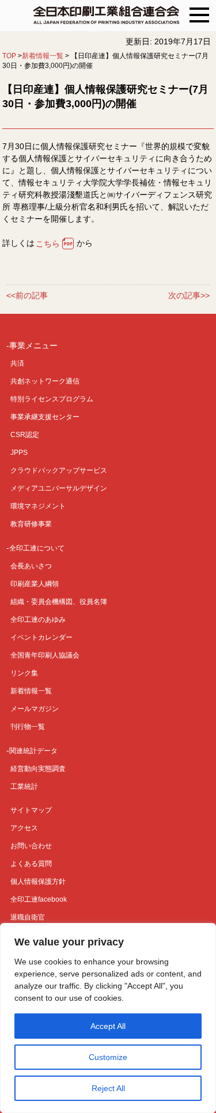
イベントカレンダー (41, 637)
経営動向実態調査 (38, 769)
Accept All (108, 1026)
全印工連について (37, 548)
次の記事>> (189, 296)
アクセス (24, 828)
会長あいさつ (31, 566)
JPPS (19, 453)
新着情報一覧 (42, 56)
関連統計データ (33, 751)
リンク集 (24, 673)
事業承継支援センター (44, 417)
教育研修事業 (31, 524)
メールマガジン (34, 709)
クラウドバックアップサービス (58, 470)
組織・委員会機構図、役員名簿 (58, 602)
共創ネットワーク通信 (44, 381)
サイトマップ (31, 810)
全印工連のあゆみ (38, 620)
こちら (48, 243)
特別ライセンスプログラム (51, 399)
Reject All (108, 1088)
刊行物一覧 (27, 727)
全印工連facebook (38, 899)
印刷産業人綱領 (34, 584)
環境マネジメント (38, 506)
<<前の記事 (27, 296)
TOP (9, 56)
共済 (17, 363)
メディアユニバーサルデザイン (58, 488)
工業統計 (24, 786)
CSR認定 (24, 435)
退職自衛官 (27, 917)
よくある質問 (31, 864)
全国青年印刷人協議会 (44, 655)
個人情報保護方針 (38, 882)
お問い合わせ (31, 846)
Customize (108, 1057)
